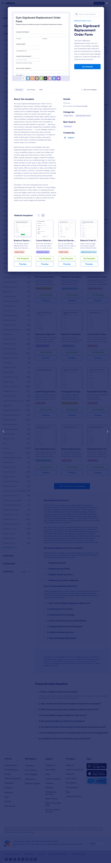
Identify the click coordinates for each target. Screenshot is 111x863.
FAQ (40, 90)
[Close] (106, 3)
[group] (23, 245)
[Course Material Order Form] (45, 228)
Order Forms (69, 116)
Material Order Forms (82, 21)
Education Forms (43, 252)
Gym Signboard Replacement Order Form (87, 30)
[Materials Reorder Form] (67, 228)
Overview (19, 90)
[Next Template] (107, 431)
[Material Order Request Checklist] (89, 228)
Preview (22, 264)
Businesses (68, 126)
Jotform (71, 138)
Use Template (87, 67)
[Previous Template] (3, 431)
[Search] (76, 14)
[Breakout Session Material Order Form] (23, 228)
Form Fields (31, 90)
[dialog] (55, 431)
